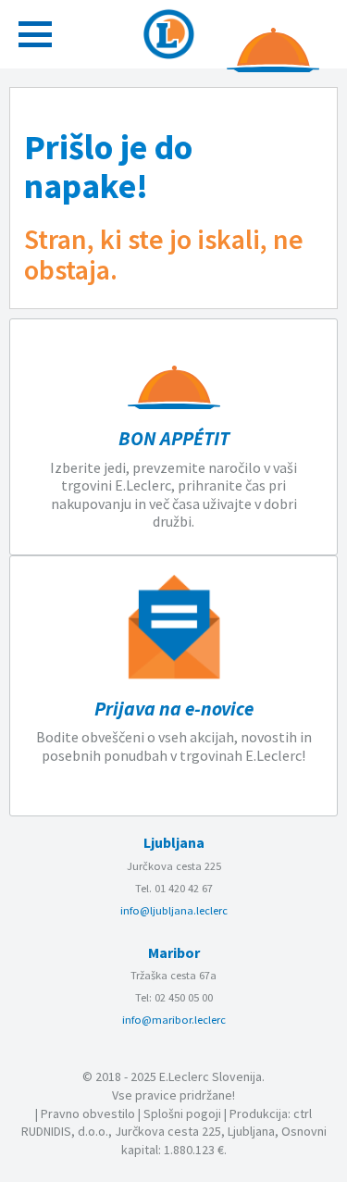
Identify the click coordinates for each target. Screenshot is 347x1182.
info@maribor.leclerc (174, 1019)
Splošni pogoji (182, 1113)
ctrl (302, 1113)
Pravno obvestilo (88, 1113)
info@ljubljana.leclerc (174, 910)
